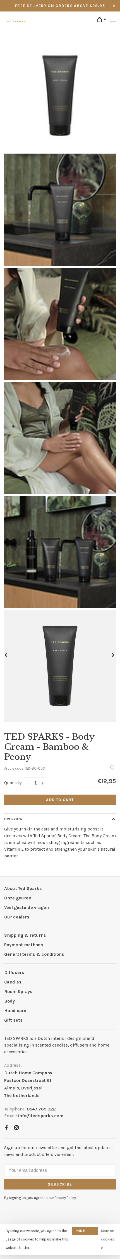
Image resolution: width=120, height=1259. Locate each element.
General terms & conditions (34, 954)
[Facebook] (6, 1128)
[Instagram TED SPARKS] (16, 1128)
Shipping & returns (25, 935)
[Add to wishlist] (112, 768)
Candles (12, 982)
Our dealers (16, 917)
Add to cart (60, 799)
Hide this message (85, 1232)
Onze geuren (17, 898)
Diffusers (14, 972)
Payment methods (23, 944)
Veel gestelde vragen (26, 907)
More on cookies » (107, 1239)
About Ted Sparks (23, 888)
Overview (13, 819)
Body (9, 1001)
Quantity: (13, 782)
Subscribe (60, 1184)
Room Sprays (18, 991)
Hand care (15, 1010)
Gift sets (13, 1020)
